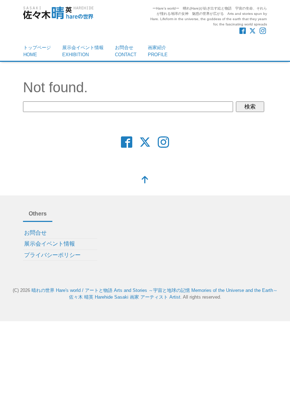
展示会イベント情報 (49, 244)
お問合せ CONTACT (126, 51)
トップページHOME (37, 51)
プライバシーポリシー (52, 255)
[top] (145, 180)
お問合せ (35, 233)
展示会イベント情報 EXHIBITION (83, 51)
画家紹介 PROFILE (158, 51)
